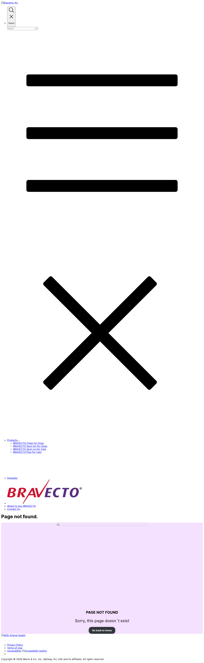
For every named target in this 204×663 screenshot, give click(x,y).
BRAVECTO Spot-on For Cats (29, 449)
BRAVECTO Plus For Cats (27, 452)
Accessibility (14, 650)
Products (12, 440)
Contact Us (13, 508)
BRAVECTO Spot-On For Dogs (30, 446)
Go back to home (102, 630)
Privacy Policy (15, 644)
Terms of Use (14, 647)
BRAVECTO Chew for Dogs (28, 443)
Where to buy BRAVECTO (21, 506)
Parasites (12, 477)
